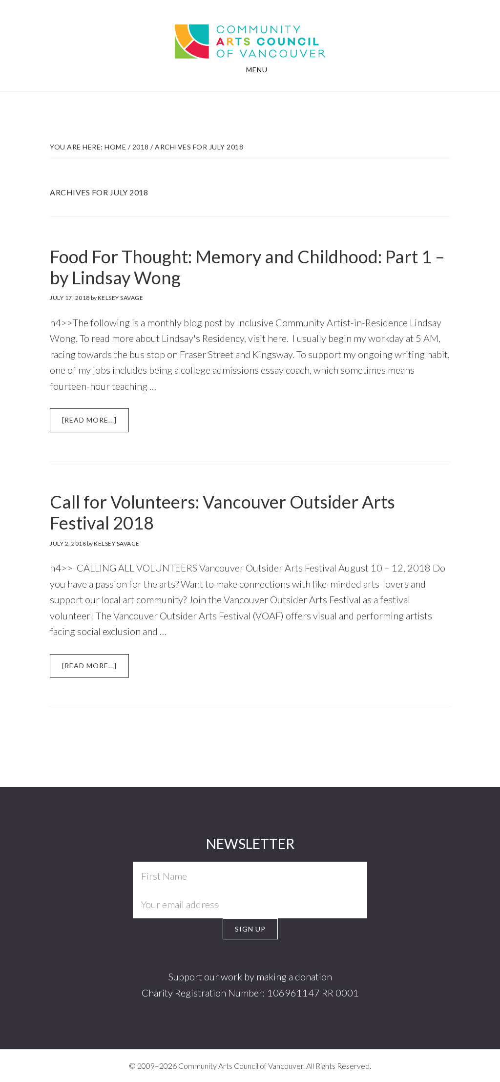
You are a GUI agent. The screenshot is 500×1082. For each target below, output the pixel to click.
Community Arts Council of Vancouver (250, 32)
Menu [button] (257, 69)
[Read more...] (95, 423)
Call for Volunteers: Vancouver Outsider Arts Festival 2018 (222, 512)
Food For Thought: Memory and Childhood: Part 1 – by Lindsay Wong (247, 267)
